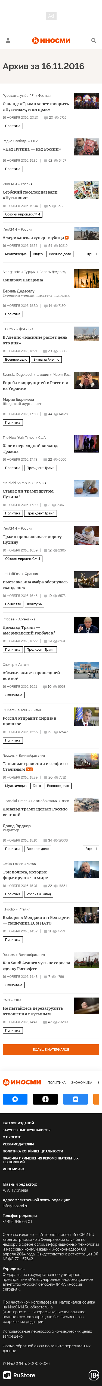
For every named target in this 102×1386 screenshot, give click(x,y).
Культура (34, 604)
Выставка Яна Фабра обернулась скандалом (35, 585)
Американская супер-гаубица (34, 237)
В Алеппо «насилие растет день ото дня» (35, 340)
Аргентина (26, 619)
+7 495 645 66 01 (17, 1221)
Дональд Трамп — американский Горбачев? (29, 630)
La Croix (9, 329)
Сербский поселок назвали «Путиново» (30, 195)
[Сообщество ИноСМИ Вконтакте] (75, 1099)
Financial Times (15, 801)
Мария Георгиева (66, 375)
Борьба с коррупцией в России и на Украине (36, 385)
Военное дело (60, 254)
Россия (26, 184)
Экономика (13, 695)
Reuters (9, 755)
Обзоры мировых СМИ (22, 214)
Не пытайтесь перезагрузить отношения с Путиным (33, 1011)
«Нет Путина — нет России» (32, 149)
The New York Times (18, 438)
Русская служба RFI (18, 96)
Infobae (8, 619)
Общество (13, 604)
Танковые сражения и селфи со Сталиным (35, 766)
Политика (12, 126)
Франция (45, 96)
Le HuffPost (12, 574)
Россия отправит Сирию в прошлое (29, 721)
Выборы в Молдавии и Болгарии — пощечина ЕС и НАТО (36, 920)
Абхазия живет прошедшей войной (31, 675)
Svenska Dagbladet (17, 375)
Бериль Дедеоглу (52, 272)
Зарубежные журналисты (27, 1130)
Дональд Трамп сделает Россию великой (35, 812)
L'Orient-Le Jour (15, 710)
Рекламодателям (18, 1144)
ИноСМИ (10, 184)
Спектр (8, 665)
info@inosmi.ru (15, 1206)
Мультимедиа (16, 254)
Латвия (23, 665)
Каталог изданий (18, 1123)
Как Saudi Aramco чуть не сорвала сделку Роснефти (36, 965)
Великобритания (32, 755)
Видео (38, 254)
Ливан (36, 710)
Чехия (31, 864)
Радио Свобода (15, 141)
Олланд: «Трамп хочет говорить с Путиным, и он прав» (36, 106)
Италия (24, 909)
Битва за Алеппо (46, 359)
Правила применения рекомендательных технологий (41, 1160)
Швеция (42, 375)
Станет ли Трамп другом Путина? (28, 494)
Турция (29, 272)
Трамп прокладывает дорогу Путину (32, 539)
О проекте (12, 1137)
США (34, 141)
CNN (6, 1000)
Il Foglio (9, 909)
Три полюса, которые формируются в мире (25, 875)
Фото (37, 786)
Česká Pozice (13, 864)
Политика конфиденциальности (33, 1151)
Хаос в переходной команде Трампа (31, 448)
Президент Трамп (40, 468)
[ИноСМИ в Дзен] (45, 1099)
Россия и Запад (39, 894)
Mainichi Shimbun (16, 483)
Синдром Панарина (23, 280)
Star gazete (11, 272)
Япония (40, 483)
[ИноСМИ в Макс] (15, 1099)
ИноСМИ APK (13, 1169)
